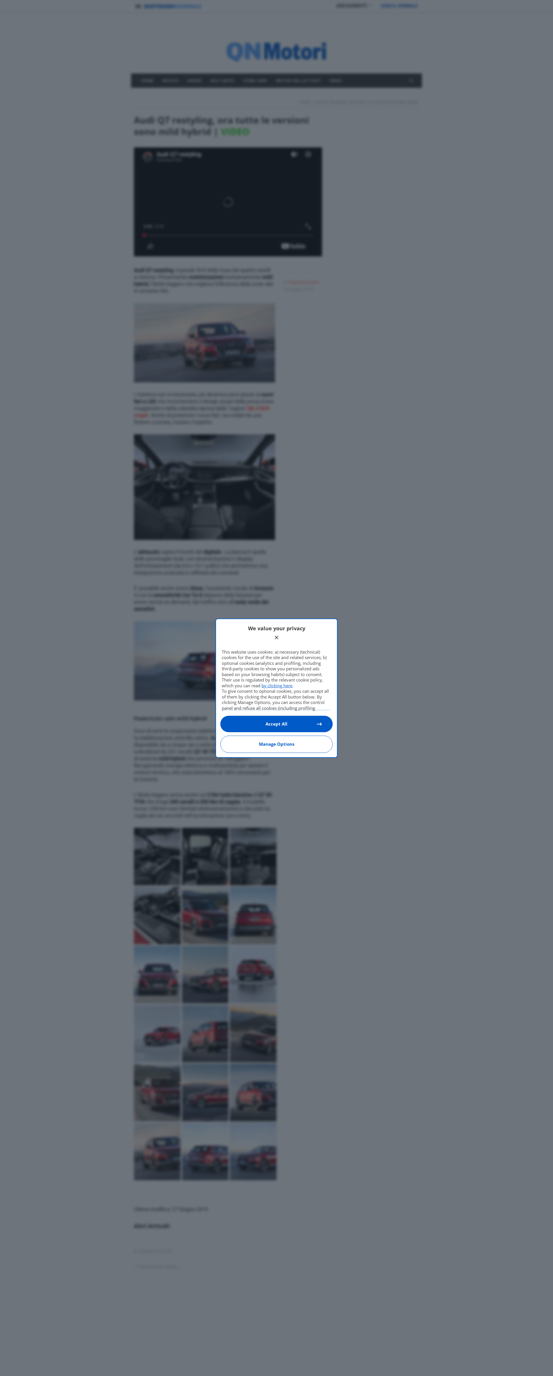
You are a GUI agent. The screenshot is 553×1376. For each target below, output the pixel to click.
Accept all (276, 724)
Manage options (276, 744)
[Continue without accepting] (276, 637)
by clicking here (277, 685)
